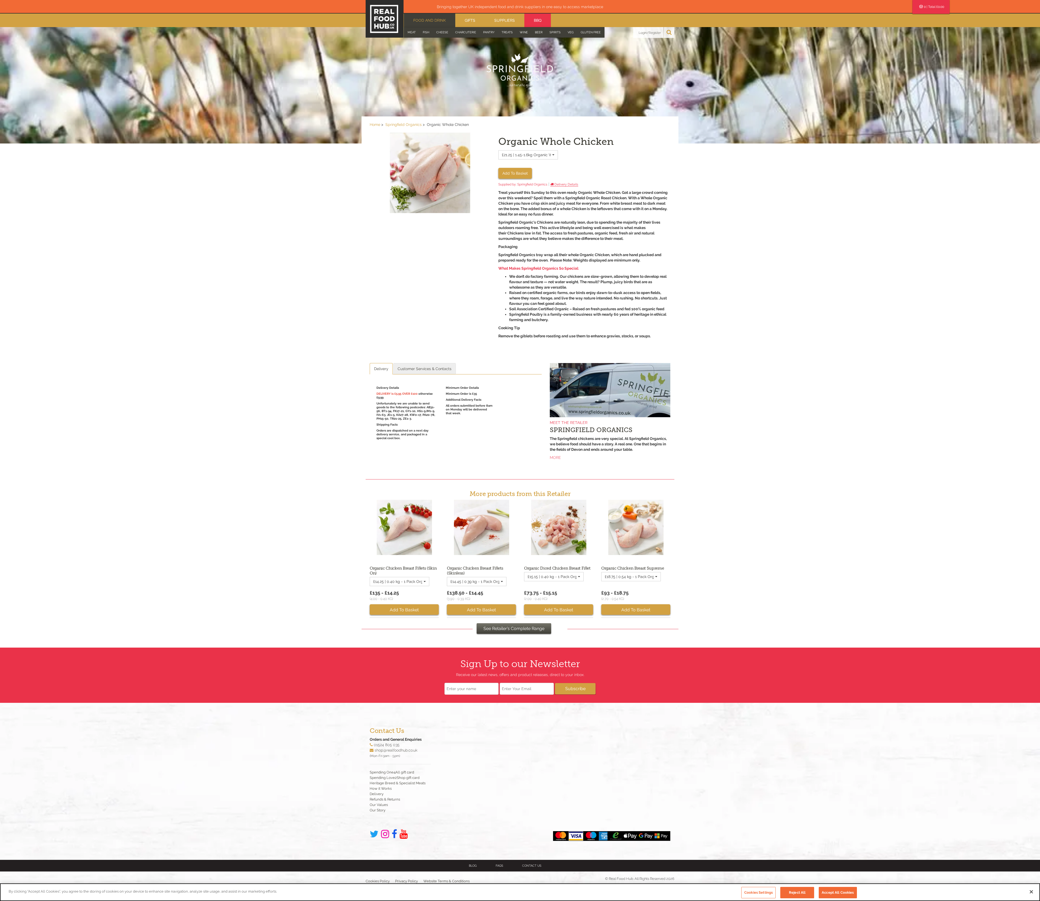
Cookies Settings (758, 892)
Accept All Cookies (838, 892)
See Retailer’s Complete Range (513, 628)
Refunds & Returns (385, 799)
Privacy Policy (406, 881)
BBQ (537, 20)
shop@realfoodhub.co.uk (396, 750)
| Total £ (934, 7)
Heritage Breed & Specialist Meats (397, 783)
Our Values (379, 805)
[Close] (1031, 892)
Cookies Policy (378, 881)
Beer (538, 32)
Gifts (470, 20)
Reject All (797, 892)
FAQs (499, 865)
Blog (473, 865)
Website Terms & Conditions (446, 881)
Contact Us (531, 865)
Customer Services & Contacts (424, 369)
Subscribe (575, 688)
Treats (507, 32)
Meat (412, 32)
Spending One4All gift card (392, 772)
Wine (524, 32)
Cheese (442, 32)
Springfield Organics (403, 124)
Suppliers (504, 20)
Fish (426, 32)
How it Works (381, 788)
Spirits (555, 32)
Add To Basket (515, 173)
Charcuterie (465, 32)
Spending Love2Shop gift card (395, 778)
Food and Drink (429, 20)
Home (375, 124)
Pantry (489, 32)
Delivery (381, 369)
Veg (571, 32)
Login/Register (650, 33)
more (555, 457)
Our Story (377, 810)
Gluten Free (591, 32)
